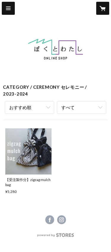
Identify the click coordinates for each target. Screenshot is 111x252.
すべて (68, 107)
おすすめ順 (20, 107)
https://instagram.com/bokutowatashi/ (61, 219)
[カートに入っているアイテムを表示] (102, 8)
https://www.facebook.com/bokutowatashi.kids (49, 219)
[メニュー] (8, 8)
